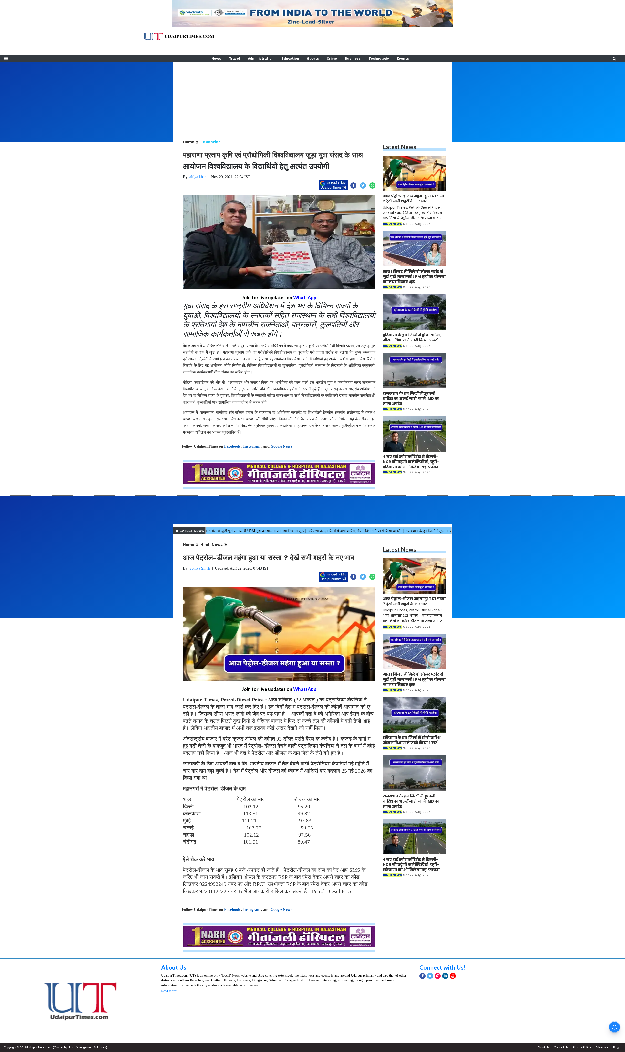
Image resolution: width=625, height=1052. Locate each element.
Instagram (251, 446)
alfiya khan (198, 177)
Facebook (232, 446)
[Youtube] (453, 976)
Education (290, 58)
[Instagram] (438, 976)
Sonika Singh (199, 568)
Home (188, 141)
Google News (281, 446)
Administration (261, 58)
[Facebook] (422, 976)
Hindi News (211, 544)
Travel (234, 58)
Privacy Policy (582, 1047)
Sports (313, 58)
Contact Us (561, 1047)
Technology (378, 58)
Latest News (399, 146)
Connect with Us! (442, 967)
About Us (173, 967)
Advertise (601, 1047)
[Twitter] (430, 976)
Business (353, 58)
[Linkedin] (445, 976)
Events (403, 58)
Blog (616, 1047)
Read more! (169, 991)
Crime (332, 58)
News (216, 58)
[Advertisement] (312, 96)
